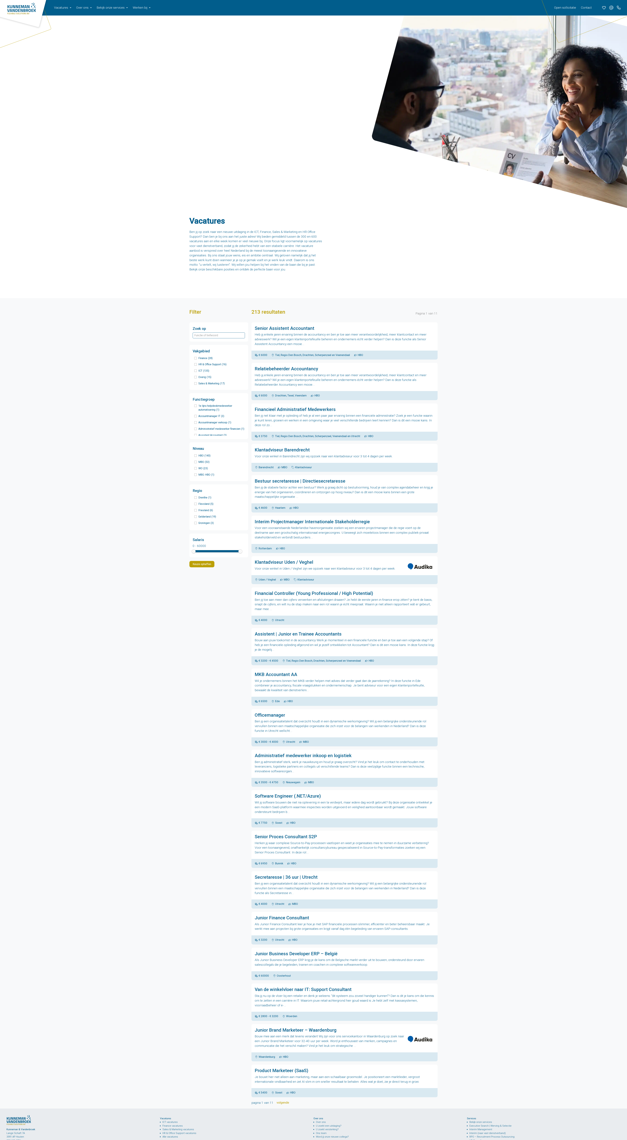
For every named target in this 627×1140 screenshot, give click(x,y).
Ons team (321, 1133)
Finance (205, 358)
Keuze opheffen (202, 564)
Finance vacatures (172, 1125)
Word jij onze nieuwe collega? (332, 1136)
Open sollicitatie (565, 7)
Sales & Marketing (211, 383)
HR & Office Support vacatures (179, 1133)
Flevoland (205, 503)
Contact (586, 7)
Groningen (206, 523)
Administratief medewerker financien (221, 428)
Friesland (205, 510)
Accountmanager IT (211, 416)
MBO (203, 462)
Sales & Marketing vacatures (178, 1129)
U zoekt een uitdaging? (328, 1125)
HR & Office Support (212, 364)
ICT (203, 370)
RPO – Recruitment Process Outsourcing (491, 1136)
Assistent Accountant (212, 435)
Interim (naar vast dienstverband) (487, 1133)
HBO (204, 455)
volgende (283, 1102)
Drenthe (204, 497)
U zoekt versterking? (327, 1129)
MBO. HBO (206, 474)
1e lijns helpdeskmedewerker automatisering (215, 407)
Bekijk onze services (480, 1122)
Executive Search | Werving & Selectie (490, 1125)
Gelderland (207, 516)
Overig (204, 377)
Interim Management (480, 1129)
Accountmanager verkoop (214, 422)
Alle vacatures (170, 1136)
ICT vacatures (170, 1122)
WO (203, 468)
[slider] (194, 551)
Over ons (321, 1122)
